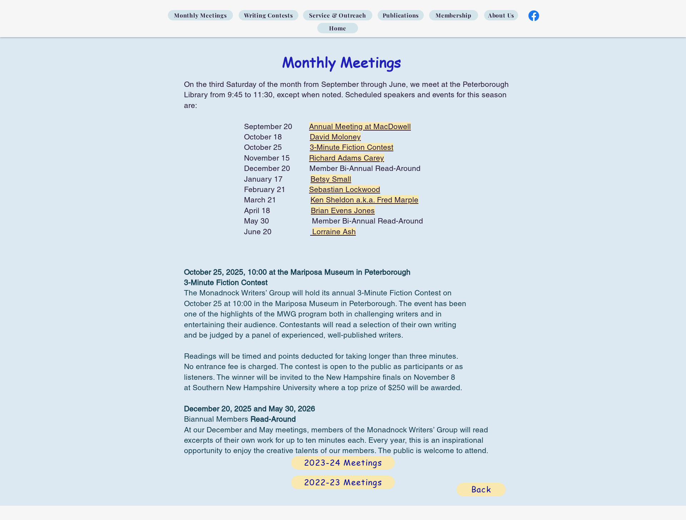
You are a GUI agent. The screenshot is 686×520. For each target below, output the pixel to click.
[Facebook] (534, 16)
